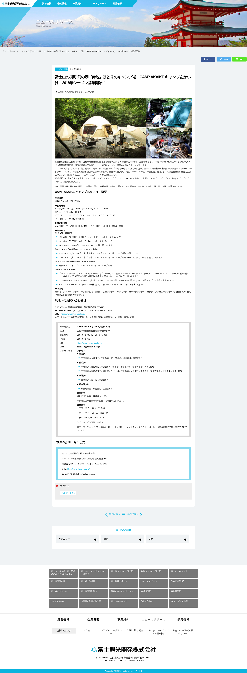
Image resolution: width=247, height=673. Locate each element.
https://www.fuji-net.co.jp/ (78, 469)
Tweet (225, 59)
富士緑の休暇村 (88, 581)
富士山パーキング (119, 601)
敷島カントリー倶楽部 (151, 571)
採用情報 (117, 3)
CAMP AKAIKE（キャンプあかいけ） (77, 92)
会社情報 (62, 3)
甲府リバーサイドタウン (122, 591)
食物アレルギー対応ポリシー (182, 632)
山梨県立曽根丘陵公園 (91, 601)
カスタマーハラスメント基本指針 (159, 632)
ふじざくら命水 (58, 601)
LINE (240, 59)
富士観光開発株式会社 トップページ (123, 649)
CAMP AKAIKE (177, 581)
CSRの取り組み (135, 630)
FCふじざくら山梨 (179, 601)
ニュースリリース (97, 3)
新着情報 (46, 3)
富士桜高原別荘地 (89, 591)
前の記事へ (114, 514)
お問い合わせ (64, 630)
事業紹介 (77, 3)
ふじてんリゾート (149, 581)
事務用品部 (176, 591)
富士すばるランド (179, 571)
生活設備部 (146, 591)
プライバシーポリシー (111, 632)
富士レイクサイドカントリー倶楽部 (93, 572)
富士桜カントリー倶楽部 (122, 571)
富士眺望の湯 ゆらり (120, 581)
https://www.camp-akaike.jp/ (89, 343)
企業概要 (93, 619)
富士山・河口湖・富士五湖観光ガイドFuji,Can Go (63, 572)
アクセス (87, 630)
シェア (208, 59)
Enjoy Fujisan (147, 601)
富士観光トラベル (59, 591)
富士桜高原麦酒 (58, 581)
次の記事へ (132, 514)
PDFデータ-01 (68, 493)
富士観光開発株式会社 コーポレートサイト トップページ (15, 3)
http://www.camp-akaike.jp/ (73, 314)
